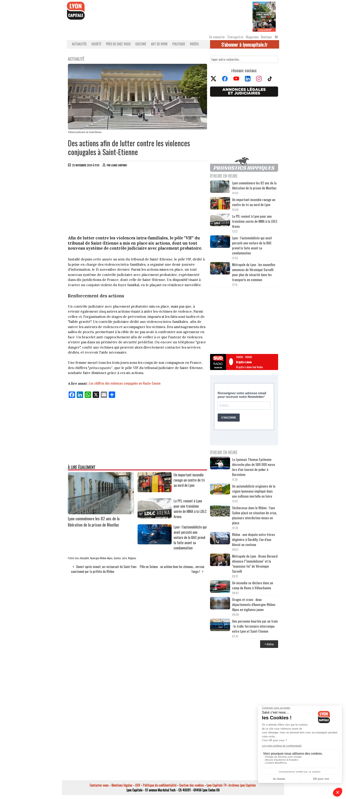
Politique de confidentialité (159, 785)
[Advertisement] (137, 200)
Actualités (79, 44)
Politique (178, 44)
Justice (117, 558)
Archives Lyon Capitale (242, 785)
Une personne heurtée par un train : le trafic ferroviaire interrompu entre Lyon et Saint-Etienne (255, 626)
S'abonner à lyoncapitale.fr (244, 44)
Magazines (252, 37)
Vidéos (194, 44)
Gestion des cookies (191, 785)
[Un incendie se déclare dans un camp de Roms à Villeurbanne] (220, 587)
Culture (140, 44)
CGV (137, 785)
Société (96, 44)
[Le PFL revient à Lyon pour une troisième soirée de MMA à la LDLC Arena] (155, 516)
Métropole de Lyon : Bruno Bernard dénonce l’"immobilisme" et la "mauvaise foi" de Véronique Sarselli (255, 564)
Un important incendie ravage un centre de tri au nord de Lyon (189, 480)
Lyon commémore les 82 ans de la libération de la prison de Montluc (94, 521)
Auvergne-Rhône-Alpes (101, 558)
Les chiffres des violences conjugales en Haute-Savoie (125, 383)
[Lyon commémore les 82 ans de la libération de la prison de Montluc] (101, 512)
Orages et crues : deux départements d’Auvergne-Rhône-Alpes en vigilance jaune (254, 604)
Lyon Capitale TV (216, 785)
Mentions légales (122, 785)
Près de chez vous (118, 44)
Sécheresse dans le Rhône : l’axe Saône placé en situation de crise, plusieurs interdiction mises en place (254, 515)
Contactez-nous (99, 785)
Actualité (84, 558)
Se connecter (217, 37)
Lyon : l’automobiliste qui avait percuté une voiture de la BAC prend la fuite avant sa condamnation (190, 537)
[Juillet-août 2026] (264, 16)
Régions (132, 558)
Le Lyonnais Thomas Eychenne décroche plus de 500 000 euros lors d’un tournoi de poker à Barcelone (253, 467)
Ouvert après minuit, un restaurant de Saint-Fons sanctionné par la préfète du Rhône (104, 569)
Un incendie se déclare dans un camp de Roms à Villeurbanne (252, 585)
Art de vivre (159, 44)
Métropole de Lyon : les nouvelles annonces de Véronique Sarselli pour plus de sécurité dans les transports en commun (253, 272)
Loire (124, 558)
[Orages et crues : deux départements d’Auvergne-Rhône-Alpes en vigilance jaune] (220, 604)
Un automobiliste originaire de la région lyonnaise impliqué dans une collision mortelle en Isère (253, 491)
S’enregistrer (235, 37)
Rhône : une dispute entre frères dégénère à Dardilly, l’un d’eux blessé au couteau (253, 539)
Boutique (266, 37)
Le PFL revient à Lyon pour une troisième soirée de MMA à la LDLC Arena (190, 508)
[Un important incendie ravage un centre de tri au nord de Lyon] (155, 490)
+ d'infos (269, 644)
